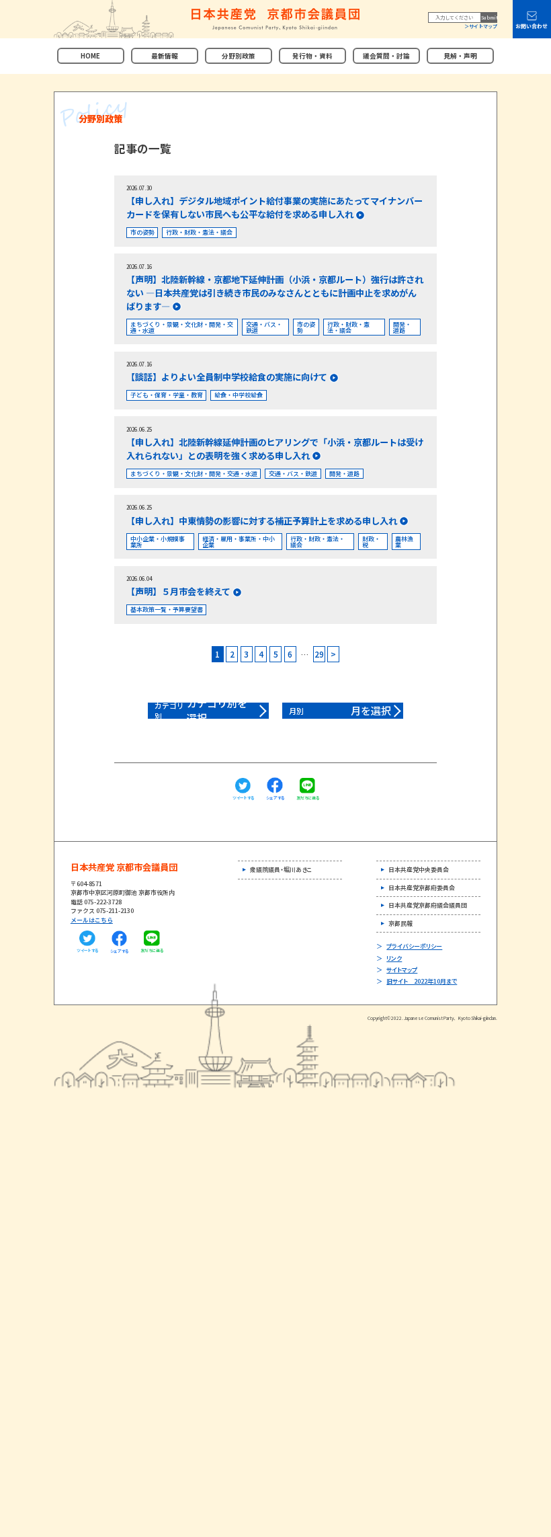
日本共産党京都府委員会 (421, 887)
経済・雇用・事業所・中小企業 (238, 542)
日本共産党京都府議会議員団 (427, 905)
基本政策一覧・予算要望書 (166, 609)
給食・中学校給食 (238, 395)
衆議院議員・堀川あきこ (281, 869)
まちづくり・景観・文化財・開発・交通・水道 (181, 327)
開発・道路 (402, 327)
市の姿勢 (142, 232)
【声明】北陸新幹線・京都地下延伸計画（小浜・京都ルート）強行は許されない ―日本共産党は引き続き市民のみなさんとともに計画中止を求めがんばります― (274, 293)
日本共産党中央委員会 (418, 869)
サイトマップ (483, 26)
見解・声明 (460, 56)
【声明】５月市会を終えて (178, 591)
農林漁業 (404, 542)
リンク (394, 958)
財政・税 (371, 542)
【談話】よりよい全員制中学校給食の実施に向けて (226, 376)
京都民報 (400, 923)
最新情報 (164, 56)
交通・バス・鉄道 (264, 327)
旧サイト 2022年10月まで (421, 981)
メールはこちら (92, 920)
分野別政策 (238, 56)
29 (319, 654)
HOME (90, 56)
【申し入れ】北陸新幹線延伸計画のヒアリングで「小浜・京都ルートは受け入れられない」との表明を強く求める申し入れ (274, 449)
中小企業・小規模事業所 (157, 542)
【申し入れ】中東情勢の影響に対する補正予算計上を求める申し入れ (261, 520)
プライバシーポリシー (414, 946)
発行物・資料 (312, 56)
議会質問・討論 (386, 56)
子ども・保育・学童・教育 (166, 395)
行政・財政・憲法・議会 (199, 232)
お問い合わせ (531, 26)
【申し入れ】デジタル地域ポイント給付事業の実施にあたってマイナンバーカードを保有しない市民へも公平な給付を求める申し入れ (274, 207)
